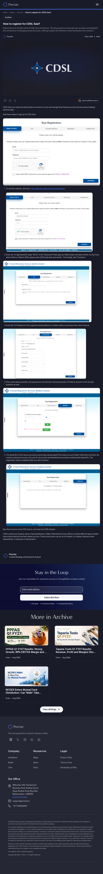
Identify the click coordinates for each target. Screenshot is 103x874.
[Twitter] (18, 739)
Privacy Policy (66, 757)
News (35, 762)
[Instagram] (25, 739)
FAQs (35, 767)
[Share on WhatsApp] (10, 101)
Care (10, 767)
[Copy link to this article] (5, 101)
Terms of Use (66, 762)
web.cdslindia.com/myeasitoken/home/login (48, 189)
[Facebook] (39, 739)
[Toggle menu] (97, 4)
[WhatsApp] (32, 739)
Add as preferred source (90, 100)
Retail (10, 762)
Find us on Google (20, 797)
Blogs (12, 12)
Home (5, 12)
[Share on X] (15, 101)
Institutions (12, 757)
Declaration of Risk (68, 767)
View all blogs (49, 709)
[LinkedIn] (11, 739)
